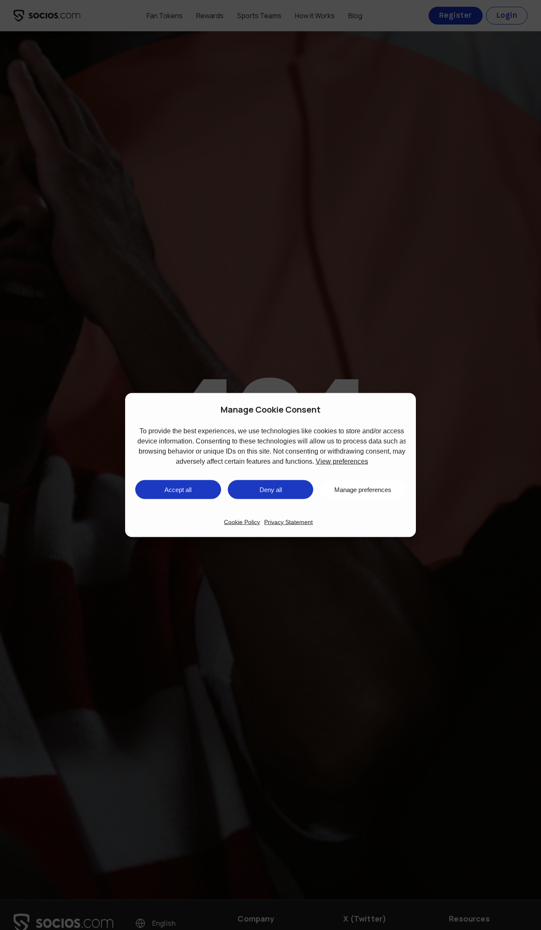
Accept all (177, 489)
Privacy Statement (288, 522)
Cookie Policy (242, 522)
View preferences (342, 461)
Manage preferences (362, 489)
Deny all (271, 489)
